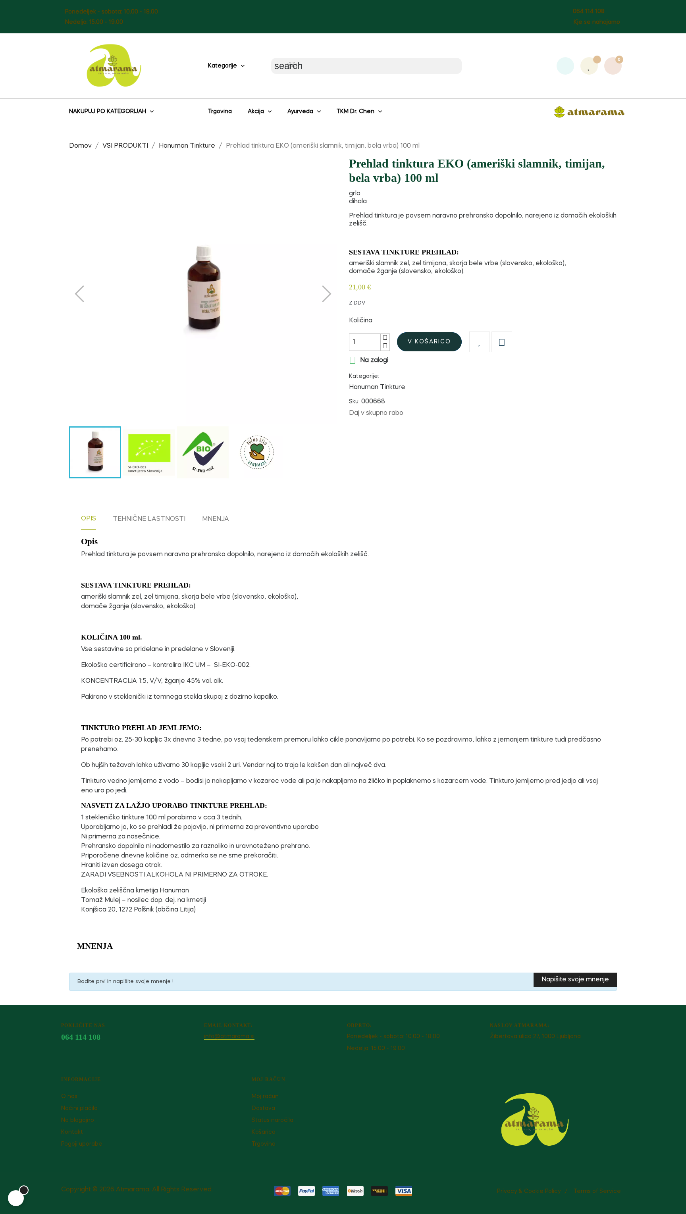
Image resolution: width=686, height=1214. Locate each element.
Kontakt (72, 1132)
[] (16, 1198)
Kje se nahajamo (597, 22)
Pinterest (437, 413)
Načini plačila (79, 1108)
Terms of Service (597, 1191)
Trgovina (264, 1144)
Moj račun (265, 1096)
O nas (69, 1096)
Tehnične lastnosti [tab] (149, 519)
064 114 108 (589, 11)
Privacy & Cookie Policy (529, 1191)
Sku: (354, 402)
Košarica (264, 1132)
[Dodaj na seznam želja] (479, 342)
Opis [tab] (88, 519)
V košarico (429, 342)
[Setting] (565, 66)
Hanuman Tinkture (377, 387)
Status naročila (272, 1120)
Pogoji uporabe (81, 1144)
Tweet (425, 413)
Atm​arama (132, 1190)
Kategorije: (364, 376)
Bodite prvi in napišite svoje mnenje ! (125, 981)
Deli (413, 413)
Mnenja (215, 519)
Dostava (263, 1108)
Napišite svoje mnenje (575, 980)
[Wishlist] (589, 66)
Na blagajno (77, 1120)
